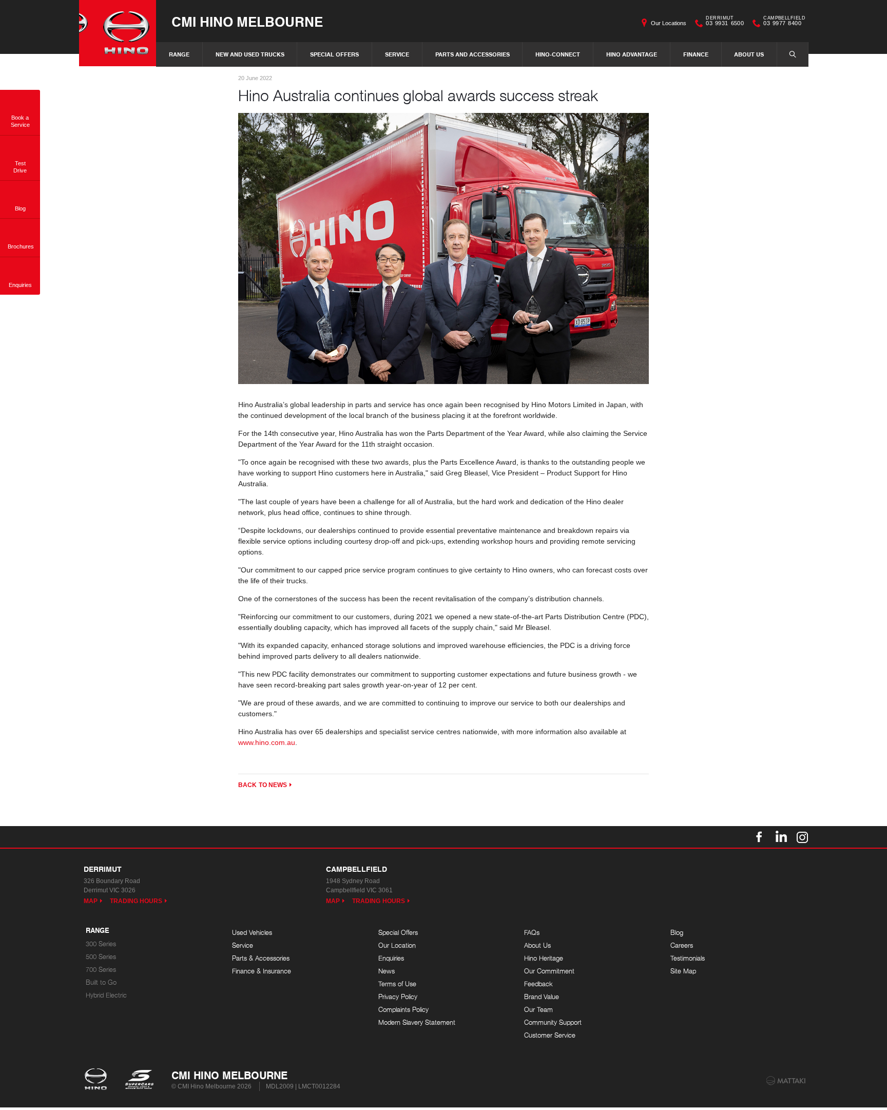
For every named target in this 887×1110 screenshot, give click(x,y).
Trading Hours (136, 901)
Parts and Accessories (472, 54)
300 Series (101, 944)
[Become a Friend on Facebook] (759, 837)
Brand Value (541, 997)
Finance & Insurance (261, 971)
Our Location (397, 945)
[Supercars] (138, 1080)
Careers (681, 945)
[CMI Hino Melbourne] (117, 33)
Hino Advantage (631, 54)
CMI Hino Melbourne (247, 21)
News (386, 971)
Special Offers (334, 54)
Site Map (683, 971)
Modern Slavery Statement (416, 1022)
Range (179, 54)
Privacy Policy (397, 997)
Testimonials (687, 958)
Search (792, 54)
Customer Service (549, 1035)
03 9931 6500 (725, 22)
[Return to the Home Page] (97, 1080)
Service (397, 54)
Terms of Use (397, 984)
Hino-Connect (557, 54)
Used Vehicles (252, 932)
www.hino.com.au (266, 742)
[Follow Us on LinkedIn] (781, 837)
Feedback (538, 984)
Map (91, 901)
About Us (749, 54)
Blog (676, 932)
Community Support (553, 1022)
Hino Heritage (543, 958)
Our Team (538, 1009)
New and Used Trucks (250, 54)
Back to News (262, 785)
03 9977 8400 (784, 22)
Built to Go (101, 982)
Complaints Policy (403, 1009)
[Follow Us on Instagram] (802, 837)
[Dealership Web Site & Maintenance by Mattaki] (786, 1080)
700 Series (101, 969)
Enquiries (391, 958)
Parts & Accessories (261, 958)
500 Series (101, 957)
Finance (695, 54)
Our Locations (668, 23)
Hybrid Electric (106, 995)
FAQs (531, 932)
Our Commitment (549, 971)
